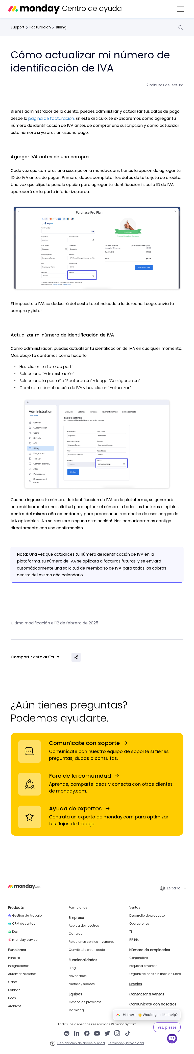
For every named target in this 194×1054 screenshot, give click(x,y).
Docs (12, 998)
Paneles (14, 957)
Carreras (75, 933)
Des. (15, 931)
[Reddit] (67, 1033)
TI (130, 931)
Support (18, 27)
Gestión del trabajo (27, 915)
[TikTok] (128, 1033)
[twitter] (107, 1033)
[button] (180, 9)
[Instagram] (117, 1033)
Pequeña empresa (143, 965)
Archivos (14, 1006)
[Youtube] (97, 1033)
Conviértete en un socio (87, 949)
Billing (61, 27)
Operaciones (139, 923)
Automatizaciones (22, 973)
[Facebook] (87, 1033)
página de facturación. (51, 118)
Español (174, 888)
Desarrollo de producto (147, 915)
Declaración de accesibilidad (81, 1043)
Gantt (12, 982)
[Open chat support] (172, 1039)
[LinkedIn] (77, 1033)
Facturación (40, 27)
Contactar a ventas (146, 994)
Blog (72, 967)
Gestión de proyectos (85, 1002)
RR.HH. (134, 939)
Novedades (78, 975)
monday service (24, 939)
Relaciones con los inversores (91, 941)
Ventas (134, 907)
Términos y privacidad (126, 1043)
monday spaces (82, 984)
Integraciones (19, 965)
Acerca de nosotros (84, 925)
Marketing (76, 1010)
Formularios (78, 907)
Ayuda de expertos (75, 808)
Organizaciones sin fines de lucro (155, 973)
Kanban (14, 990)
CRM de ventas (23, 923)
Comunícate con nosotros (152, 1004)
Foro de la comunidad (80, 776)
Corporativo (138, 957)
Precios (135, 984)
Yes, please (167, 1027)
